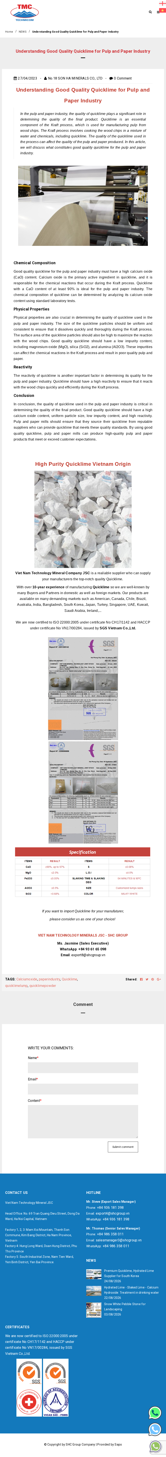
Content (35, 1101)
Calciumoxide (26, 979)
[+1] (159, 979)
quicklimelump (16, 986)
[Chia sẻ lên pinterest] (153, 979)
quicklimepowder (42, 986)
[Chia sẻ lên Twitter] (147, 979)
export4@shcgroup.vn (113, 1213)
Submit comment (123, 1146)
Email (33, 1079)
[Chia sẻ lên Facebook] (142, 979)
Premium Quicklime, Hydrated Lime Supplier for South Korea (129, 1273)
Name (33, 1058)
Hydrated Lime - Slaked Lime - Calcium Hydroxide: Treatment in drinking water (131, 1290)
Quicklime (69, 979)
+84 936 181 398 (110, 1208)
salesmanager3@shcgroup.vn (119, 1240)
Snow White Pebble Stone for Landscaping (125, 1306)
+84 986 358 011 (110, 1234)
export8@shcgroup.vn (88, 955)
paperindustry (49, 979)
